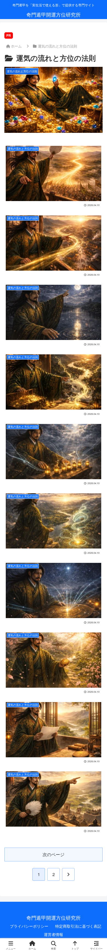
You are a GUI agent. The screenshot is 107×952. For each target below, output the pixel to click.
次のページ (53, 854)
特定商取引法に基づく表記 (78, 926)
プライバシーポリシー (29, 926)
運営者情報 (53, 934)
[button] (53, 789)
